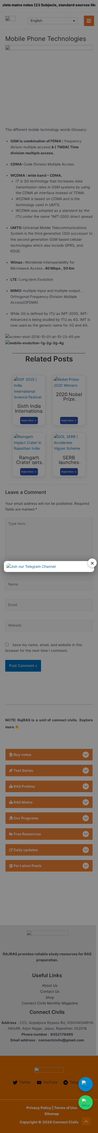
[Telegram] (85, 1084)
